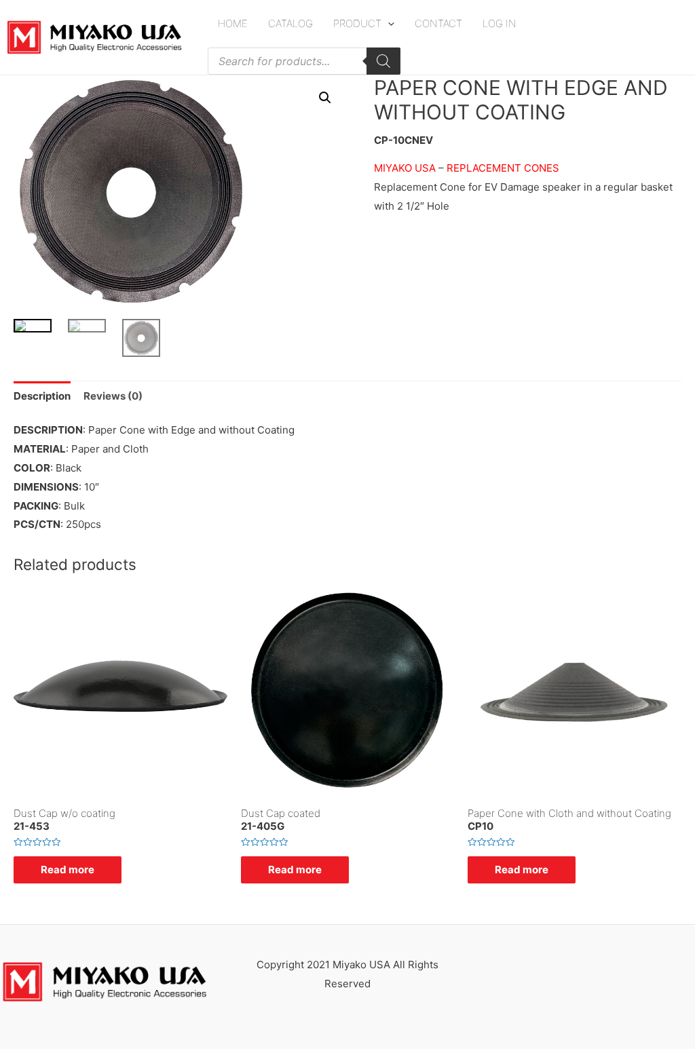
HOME (233, 23)
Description (42, 395)
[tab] (42, 396)
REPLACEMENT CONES (503, 167)
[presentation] (387, 23)
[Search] (383, 61)
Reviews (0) (113, 395)
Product (357, 23)
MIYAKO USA (406, 167)
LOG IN (499, 23)
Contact (438, 23)
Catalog (290, 23)
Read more (67, 869)
